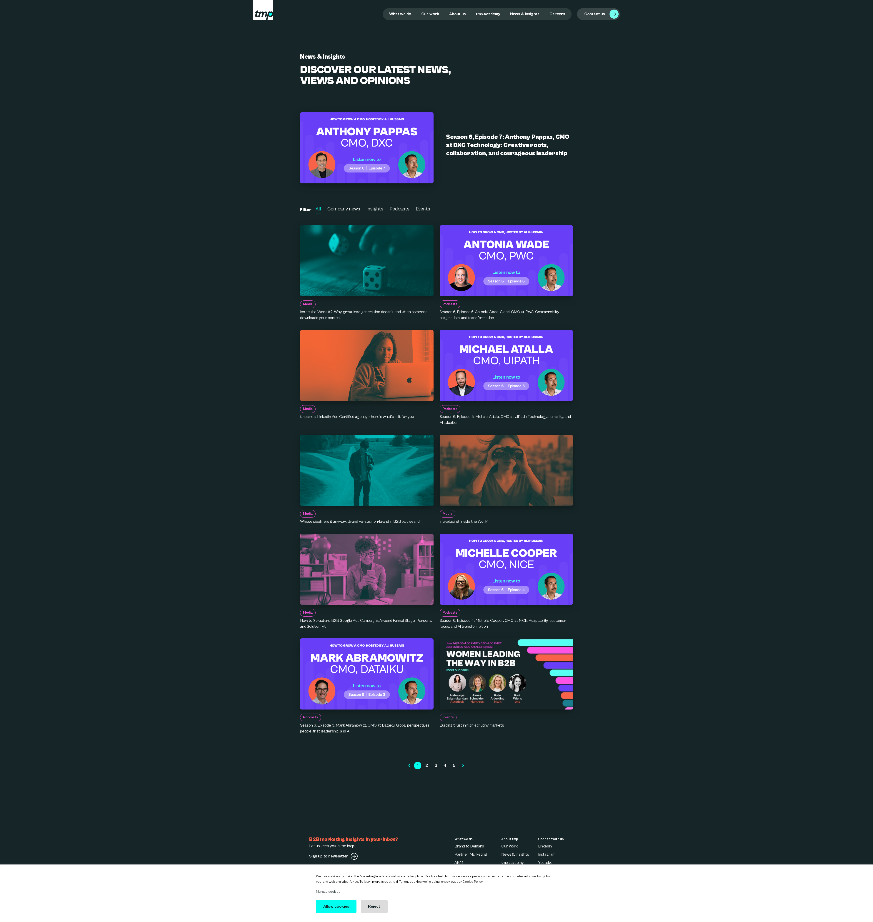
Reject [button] (374, 906)
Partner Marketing (470, 854)
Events (423, 209)
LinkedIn (545, 846)
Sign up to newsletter (328, 856)
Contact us (594, 14)
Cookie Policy (472, 882)
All (318, 209)
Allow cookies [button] (336, 906)
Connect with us (551, 839)
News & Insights (524, 14)
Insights (374, 209)
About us (457, 14)
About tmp (509, 839)
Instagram (546, 854)
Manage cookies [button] (328, 892)
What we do (400, 14)
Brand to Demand (469, 846)
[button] (409, 766)
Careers (557, 14)
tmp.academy (488, 14)
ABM (458, 862)
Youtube (545, 862)
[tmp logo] (263, 10)
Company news (343, 209)
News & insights (515, 854)
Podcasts (399, 209)
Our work (430, 14)
